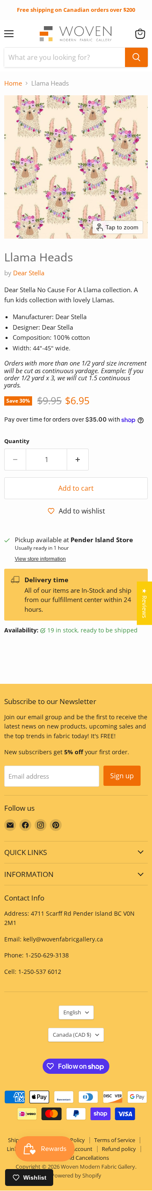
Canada (72, 1034)
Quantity (16, 441)
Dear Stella (28, 273)
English (72, 1012)
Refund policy (119, 1149)
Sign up (122, 775)
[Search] (136, 57)
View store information (40, 559)
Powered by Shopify (76, 1175)
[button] (140, 33)
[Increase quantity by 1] (78, 459)
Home (13, 83)
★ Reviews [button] (145, 603)
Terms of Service (114, 1140)
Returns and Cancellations (76, 1157)
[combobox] (64, 57)
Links (13, 1149)
